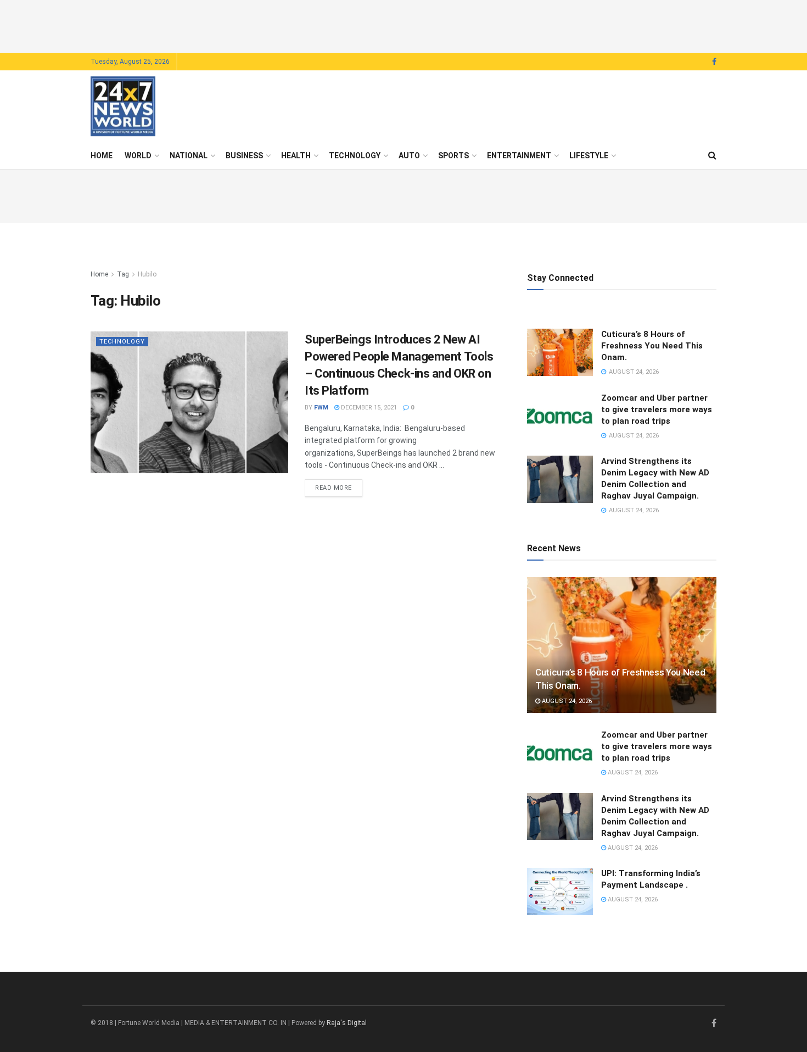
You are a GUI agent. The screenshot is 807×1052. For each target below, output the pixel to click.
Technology (354, 155)
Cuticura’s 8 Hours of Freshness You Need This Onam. (652, 345)
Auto (409, 155)
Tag (123, 274)
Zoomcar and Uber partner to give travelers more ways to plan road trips (656, 409)
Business (244, 155)
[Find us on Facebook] (714, 62)
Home (102, 155)
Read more (338, 487)
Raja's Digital (347, 1023)
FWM (321, 407)
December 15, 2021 (368, 407)
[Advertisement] (403, 24)
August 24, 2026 (566, 701)
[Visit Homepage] (123, 106)
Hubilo (147, 274)
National (189, 155)
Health (296, 155)
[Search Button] (712, 155)
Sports (453, 155)
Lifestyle (588, 155)
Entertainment (519, 155)
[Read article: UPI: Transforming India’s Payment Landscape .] (560, 891)
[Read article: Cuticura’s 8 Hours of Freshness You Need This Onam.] (560, 352)
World (138, 155)
